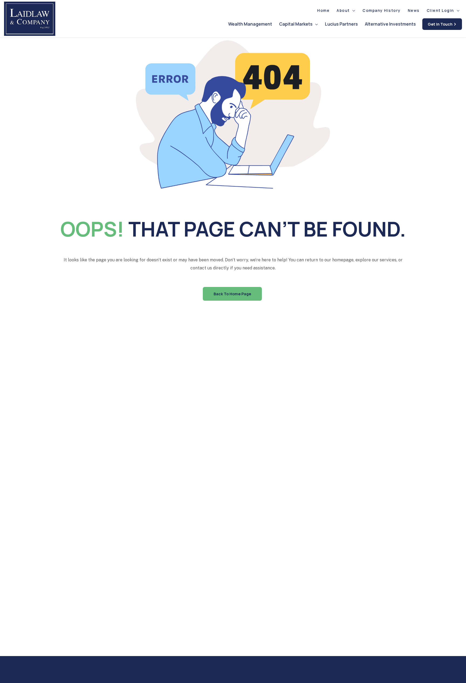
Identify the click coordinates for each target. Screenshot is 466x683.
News (414, 10)
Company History (381, 10)
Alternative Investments (390, 24)
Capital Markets (296, 24)
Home (323, 10)
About (343, 10)
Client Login (440, 10)
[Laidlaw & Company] (29, 19)
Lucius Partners (341, 24)
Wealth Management (250, 24)
